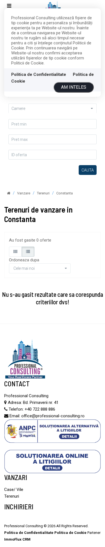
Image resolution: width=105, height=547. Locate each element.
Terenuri (11, 496)
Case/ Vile (13, 489)
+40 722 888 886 (40, 409)
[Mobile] (9, 6)
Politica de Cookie (70, 533)
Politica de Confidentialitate (38, 74)
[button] (52, 108)
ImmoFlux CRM (17, 539)
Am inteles (73, 87)
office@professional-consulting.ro (53, 415)
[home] (8, 193)
